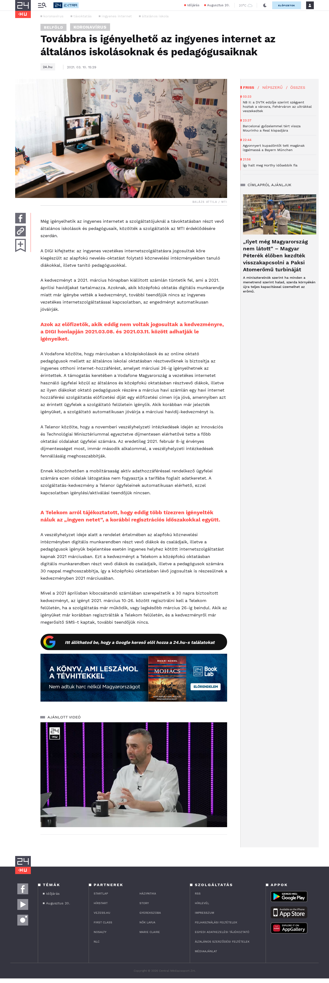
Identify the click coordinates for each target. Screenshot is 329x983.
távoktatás (82, 16)
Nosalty (100, 932)
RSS (198, 893)
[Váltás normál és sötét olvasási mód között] (265, 5)
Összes (297, 87)
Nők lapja (147, 922)
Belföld (53, 27)
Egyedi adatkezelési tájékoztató (222, 932)
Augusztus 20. (218, 5)
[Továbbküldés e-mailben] (20, 231)
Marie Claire (149, 932)
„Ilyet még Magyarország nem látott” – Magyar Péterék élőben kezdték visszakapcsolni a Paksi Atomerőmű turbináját (275, 256)
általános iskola (155, 16)
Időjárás (193, 5)
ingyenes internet (117, 16)
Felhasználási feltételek (216, 922)
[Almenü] (42, 5)
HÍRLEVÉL (202, 903)
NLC (96, 941)
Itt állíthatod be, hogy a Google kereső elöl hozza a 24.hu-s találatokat (140, 642)
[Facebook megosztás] (20, 218)
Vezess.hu (102, 912)
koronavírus (53, 16)
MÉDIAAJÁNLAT (206, 951)
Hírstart (101, 903)
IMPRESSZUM (204, 912)
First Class (103, 922)
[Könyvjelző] (20, 245)
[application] (133, 774)
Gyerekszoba (150, 912)
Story (144, 903)
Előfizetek (286, 5)
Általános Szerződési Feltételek (222, 941)
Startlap (101, 893)
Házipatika (147, 893)
